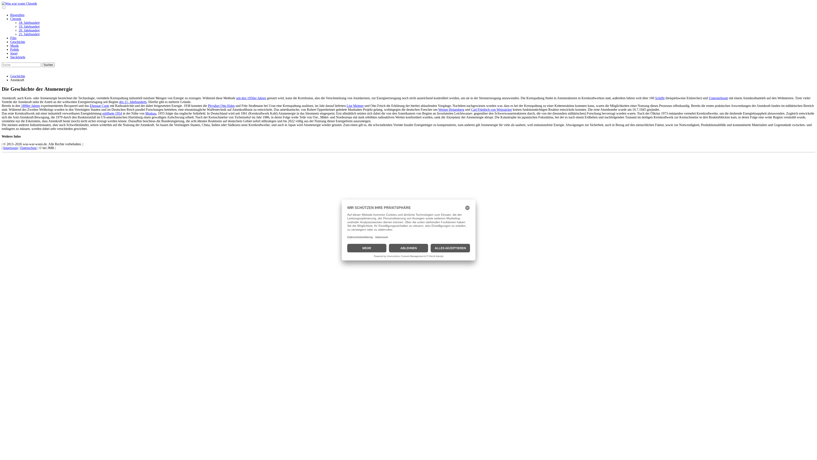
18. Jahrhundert (29, 22)
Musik (14, 45)
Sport (13, 53)
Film (13, 38)
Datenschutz (28, 148)
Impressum (10, 148)
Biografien (17, 15)
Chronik (15, 19)
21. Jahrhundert (29, 34)
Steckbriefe (17, 57)
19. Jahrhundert (29, 26)
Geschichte (17, 42)
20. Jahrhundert (29, 30)
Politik (14, 49)
